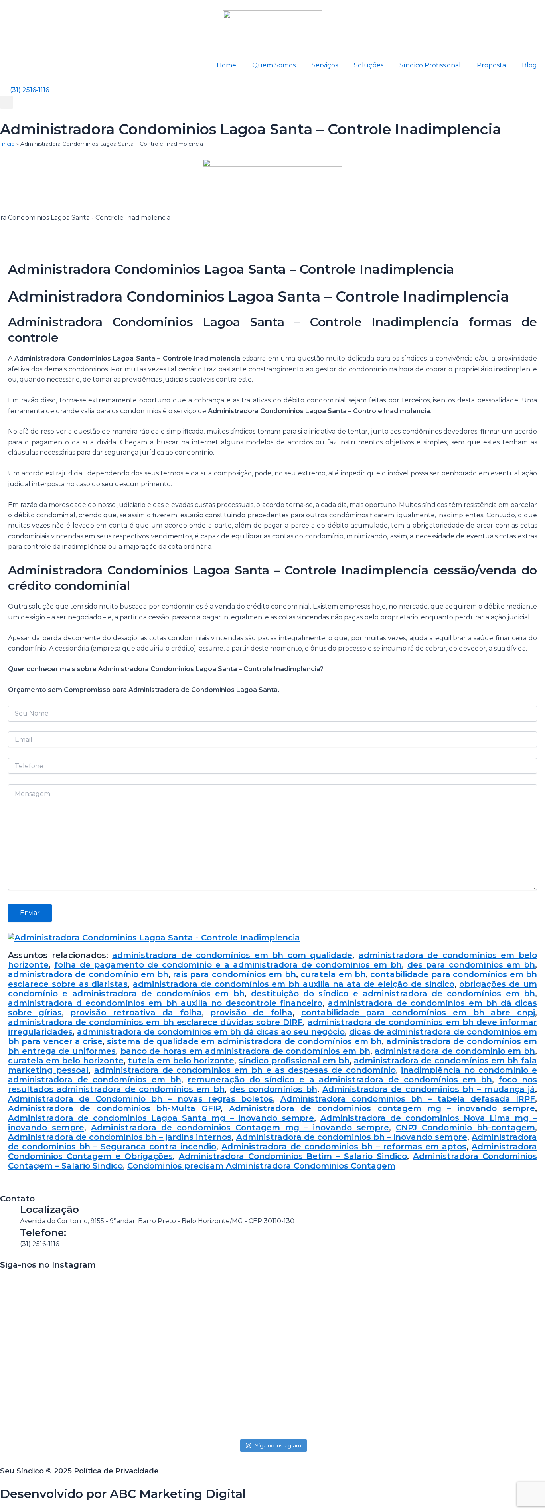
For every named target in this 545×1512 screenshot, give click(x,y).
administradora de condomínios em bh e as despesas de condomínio (245, 1070)
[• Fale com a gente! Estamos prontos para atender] (53, 1353)
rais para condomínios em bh (234, 974)
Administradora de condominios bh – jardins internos (119, 1137)
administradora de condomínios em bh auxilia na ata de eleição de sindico (293, 984)
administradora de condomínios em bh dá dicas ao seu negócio (211, 1032)
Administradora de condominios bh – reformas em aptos (343, 1146)
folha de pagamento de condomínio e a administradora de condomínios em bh (228, 965)
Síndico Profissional (430, 65)
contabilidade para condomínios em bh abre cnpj (418, 1012)
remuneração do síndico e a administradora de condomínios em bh (340, 1079)
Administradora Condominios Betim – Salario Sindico (293, 1156)
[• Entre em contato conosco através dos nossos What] (272, 1316)
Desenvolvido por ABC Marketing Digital (123, 1493)
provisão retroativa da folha (135, 1012)
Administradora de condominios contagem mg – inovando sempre (382, 1108)
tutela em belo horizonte (181, 1060)
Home (226, 65)
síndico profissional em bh (294, 1060)
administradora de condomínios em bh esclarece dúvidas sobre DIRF (155, 1022)
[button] (6, 102)
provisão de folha (251, 1012)
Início (7, 143)
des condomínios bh (273, 1089)
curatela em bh (333, 974)
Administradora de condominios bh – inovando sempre (351, 1137)
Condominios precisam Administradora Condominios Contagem (261, 1166)
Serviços (325, 65)
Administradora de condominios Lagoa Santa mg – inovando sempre (161, 1118)
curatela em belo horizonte (66, 1060)
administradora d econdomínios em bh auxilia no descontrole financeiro (165, 1003)
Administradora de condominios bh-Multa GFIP (114, 1108)
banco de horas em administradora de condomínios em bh (245, 1051)
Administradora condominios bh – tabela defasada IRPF (407, 1099)
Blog (529, 65)
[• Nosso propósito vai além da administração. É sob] (162, 1337)
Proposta (491, 65)
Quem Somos (274, 65)
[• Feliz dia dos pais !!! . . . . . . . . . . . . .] (382, 1290)
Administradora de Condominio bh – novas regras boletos (140, 1099)
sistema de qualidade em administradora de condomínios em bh (244, 1041)
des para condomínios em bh (471, 965)
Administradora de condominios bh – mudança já (428, 1089)
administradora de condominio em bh (455, 1051)
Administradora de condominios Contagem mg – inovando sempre (240, 1127)
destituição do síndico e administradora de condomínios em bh (393, 993)
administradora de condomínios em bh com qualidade (232, 955)
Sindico (106, 1166)
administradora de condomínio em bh (88, 974)
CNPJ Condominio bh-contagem (465, 1127)
